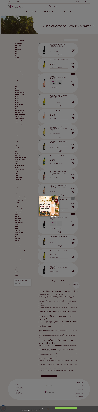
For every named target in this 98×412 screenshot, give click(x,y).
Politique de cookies (24, 410)
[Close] (59, 196)
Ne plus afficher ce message (55, 216)
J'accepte (72, 408)
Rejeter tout (60, 408)
